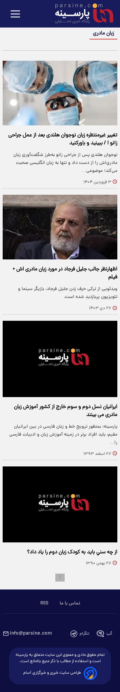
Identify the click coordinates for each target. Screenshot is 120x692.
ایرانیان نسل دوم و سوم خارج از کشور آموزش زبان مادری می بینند (65, 411)
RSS (44, 603)
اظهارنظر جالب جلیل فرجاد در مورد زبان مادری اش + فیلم (65, 273)
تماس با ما (70, 603)
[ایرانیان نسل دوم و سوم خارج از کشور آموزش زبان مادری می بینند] (60, 359)
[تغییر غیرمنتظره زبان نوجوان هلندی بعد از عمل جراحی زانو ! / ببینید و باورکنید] (60, 93)
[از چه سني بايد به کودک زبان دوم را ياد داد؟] (60, 504)
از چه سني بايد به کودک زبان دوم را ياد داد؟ (72, 552)
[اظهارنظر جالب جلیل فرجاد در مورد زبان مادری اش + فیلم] (60, 227)
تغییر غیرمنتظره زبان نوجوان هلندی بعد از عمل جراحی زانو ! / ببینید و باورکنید (62, 139)
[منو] (15, 14)
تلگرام (84, 634)
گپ (109, 634)
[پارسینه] (80, 14)
